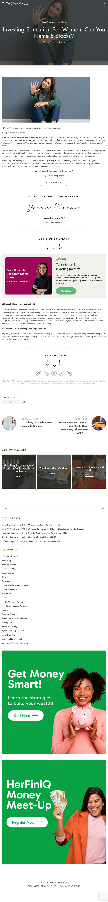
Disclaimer (33, 886)
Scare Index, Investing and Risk (89, 468)
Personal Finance (9, 614)
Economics (6, 581)
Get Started (66, 290)
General (5, 597)
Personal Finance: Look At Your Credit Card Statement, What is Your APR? (80, 426)
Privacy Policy (49, 886)
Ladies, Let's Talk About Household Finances (28, 423)
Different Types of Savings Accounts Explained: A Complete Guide (31, 541)
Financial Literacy (9, 589)
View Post (18, 476)
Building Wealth (9, 564)
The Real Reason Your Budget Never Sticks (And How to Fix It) (29, 537)
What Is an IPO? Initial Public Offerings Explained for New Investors (31, 524)
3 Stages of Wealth (10, 556)
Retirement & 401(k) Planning (15, 618)
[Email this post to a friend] (24, 402)
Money (5, 610)
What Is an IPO (8, 634)
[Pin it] (17, 402)
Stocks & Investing (48, 22)
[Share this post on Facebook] (5, 402)
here (93, 383)
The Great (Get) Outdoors (54, 468)
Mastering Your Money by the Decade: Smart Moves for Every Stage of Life (34, 533)
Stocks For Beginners (54, 182)
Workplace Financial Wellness (15, 643)
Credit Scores (8, 573)
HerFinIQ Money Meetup (12, 601)
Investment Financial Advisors (14, 606)
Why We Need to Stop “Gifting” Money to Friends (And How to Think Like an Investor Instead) (43, 529)
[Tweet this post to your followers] (11, 402)
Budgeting (6, 560)
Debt (4, 577)
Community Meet (9, 568)
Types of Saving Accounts (13, 630)
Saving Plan (7, 622)
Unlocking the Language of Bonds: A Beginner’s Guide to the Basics (19, 468)
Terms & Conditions (69, 886)
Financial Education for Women (15, 585)
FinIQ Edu (6, 593)
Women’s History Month (12, 639)
